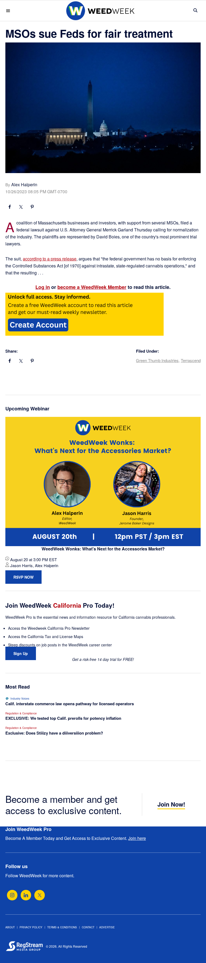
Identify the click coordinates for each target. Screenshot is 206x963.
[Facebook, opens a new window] (9, 207)
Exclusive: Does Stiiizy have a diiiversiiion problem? (54, 733)
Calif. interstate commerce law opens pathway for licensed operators (69, 704)
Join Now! (171, 804)
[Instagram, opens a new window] (12, 895)
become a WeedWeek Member (91, 287)
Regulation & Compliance (21, 713)
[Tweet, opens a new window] (21, 207)
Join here (137, 838)
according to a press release (49, 259)
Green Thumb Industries (157, 360)
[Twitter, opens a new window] (39, 895)
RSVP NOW (23, 577)
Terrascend (191, 360)
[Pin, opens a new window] (32, 207)
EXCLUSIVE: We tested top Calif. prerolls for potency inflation (63, 718)
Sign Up (20, 653)
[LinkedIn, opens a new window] (26, 895)
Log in (42, 287)
